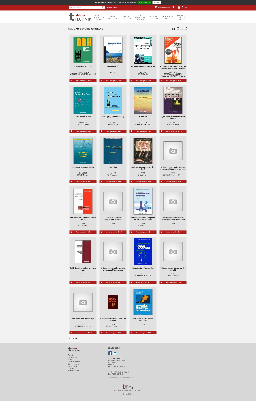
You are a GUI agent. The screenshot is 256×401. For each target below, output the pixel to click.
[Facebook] (110, 353)
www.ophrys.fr (127, 378)
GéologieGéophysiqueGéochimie (99, 17)
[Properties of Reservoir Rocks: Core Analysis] (113, 302)
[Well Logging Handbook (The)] (113, 100)
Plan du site (132, 390)
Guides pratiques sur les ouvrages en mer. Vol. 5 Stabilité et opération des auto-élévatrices (173, 168)
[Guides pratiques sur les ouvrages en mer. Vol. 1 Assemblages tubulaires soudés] (113, 251)
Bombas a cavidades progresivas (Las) (143, 168)
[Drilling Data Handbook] (83, 50)
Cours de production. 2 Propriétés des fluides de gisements (143, 218)
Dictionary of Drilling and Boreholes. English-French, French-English (173, 67)
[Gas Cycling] (113, 150)
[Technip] (80, 20)
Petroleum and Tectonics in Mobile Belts (83, 218)
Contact (71, 368)
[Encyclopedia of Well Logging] (143, 251)
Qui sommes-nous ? (75, 364)
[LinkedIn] (114, 353)
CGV (115, 390)
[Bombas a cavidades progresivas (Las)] (143, 150)
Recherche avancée (112, 7)
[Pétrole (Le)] (143, 100)
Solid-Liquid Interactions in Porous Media (83, 269)
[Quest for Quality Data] (83, 100)
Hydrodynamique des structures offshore (173, 118)
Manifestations (73, 371)
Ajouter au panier (83, 81)
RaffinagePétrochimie (126, 17)
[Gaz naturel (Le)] (113, 50)
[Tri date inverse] (177, 29)
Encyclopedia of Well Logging (143, 268)
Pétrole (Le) (143, 117)
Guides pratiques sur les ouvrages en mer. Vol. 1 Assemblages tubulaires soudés (113, 269)
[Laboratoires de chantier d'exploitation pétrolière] (113, 201)
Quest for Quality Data (83, 117)
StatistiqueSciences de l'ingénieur (181, 17)
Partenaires (72, 366)
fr (182, 7)
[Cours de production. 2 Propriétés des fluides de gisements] (143, 201)
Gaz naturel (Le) (113, 66)
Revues (70, 360)
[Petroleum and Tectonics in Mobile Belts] (83, 201)
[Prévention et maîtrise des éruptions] (143, 302)
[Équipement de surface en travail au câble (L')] (173, 251)
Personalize (157, 2)
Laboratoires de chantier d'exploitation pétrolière (113, 218)
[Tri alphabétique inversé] (186, 29)
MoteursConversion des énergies (140, 17)
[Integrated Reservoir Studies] (83, 150)
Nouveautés (72, 357)
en (186, 7)
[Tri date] (173, 29)
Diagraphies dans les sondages (83, 318)
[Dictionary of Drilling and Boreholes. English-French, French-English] (173, 50)
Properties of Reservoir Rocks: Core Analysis (113, 319)
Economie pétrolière (154, 17)
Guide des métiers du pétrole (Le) (143, 66)
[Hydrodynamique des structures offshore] (173, 100)
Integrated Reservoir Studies (83, 167)
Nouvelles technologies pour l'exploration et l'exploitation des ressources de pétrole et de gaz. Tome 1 (173, 218)
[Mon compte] (174, 7)
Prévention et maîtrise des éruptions (143, 319)
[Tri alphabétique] (181, 29)
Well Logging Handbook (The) (113, 117)
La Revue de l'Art (74, 362)
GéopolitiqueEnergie (167, 17)
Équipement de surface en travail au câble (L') (173, 269)
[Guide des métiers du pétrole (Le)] (143, 50)
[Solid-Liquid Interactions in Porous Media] (83, 251)
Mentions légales (123, 390)
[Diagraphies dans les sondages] (83, 302)
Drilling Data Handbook (83, 66)
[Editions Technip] (128, 386)
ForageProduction (112, 17)
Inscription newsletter (164, 7)
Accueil (70, 355)
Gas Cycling (113, 167)
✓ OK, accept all (144, 2)
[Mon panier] (179, 7)
